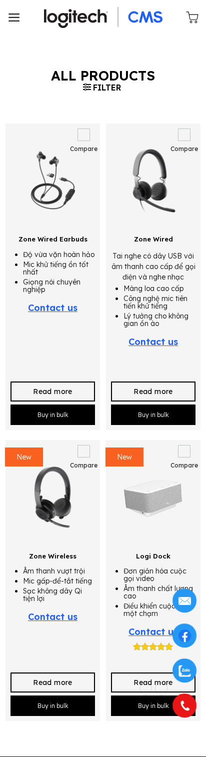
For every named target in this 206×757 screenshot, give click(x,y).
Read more (52, 391)
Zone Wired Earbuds (53, 239)
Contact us (53, 308)
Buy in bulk (53, 414)
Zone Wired (153, 239)
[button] (14, 17)
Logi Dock (153, 556)
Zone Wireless (52, 556)
